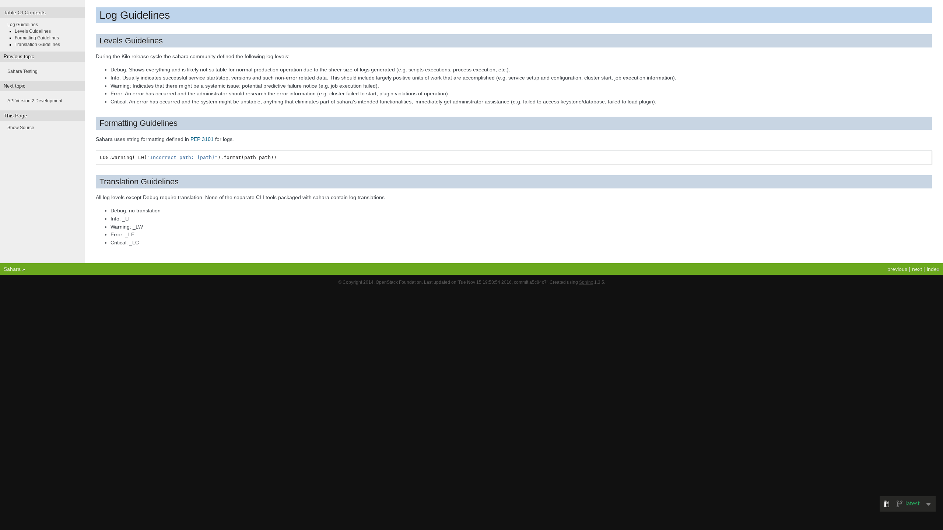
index (933, 269)
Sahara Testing (22, 71)
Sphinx (586, 282)
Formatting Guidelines (37, 37)
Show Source (20, 127)
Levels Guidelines (33, 31)
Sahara (12, 269)
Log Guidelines (22, 24)
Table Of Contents (25, 12)
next (917, 269)
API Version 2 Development (34, 100)
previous (897, 269)
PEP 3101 (202, 139)
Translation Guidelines (37, 44)
